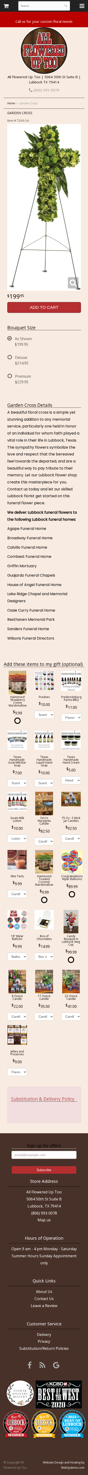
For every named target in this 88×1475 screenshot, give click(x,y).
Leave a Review (44, 1305)
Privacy (44, 1341)
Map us (44, 1220)
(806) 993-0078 (46, 90)
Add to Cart (44, 307)
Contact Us (44, 1298)
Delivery (44, 1334)
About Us (44, 1291)
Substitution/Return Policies (44, 1348)
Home (11, 103)
